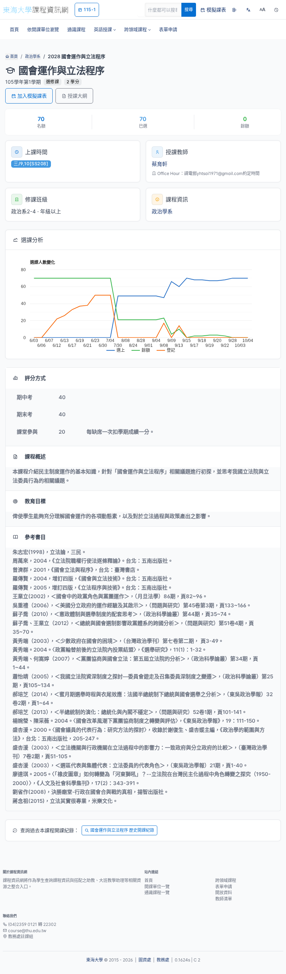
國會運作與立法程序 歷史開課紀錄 (122, 830)
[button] (105, 29)
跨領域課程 (225, 880)
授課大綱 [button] (77, 96)
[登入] (234, 10)
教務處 (163, 959)
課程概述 (35, 456)
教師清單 (223, 898)
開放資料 (223, 892)
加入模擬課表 (32, 96)
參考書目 (35, 537)
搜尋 (189, 9)
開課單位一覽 (157, 886)
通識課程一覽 (157, 892)
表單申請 (223, 886)
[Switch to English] (248, 10)
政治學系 (32, 56)
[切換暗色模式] (276, 10)
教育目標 (35, 501)
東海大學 (94, 959)
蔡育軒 (159, 164)
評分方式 (35, 378)
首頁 (13, 56)
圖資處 (144, 959)
